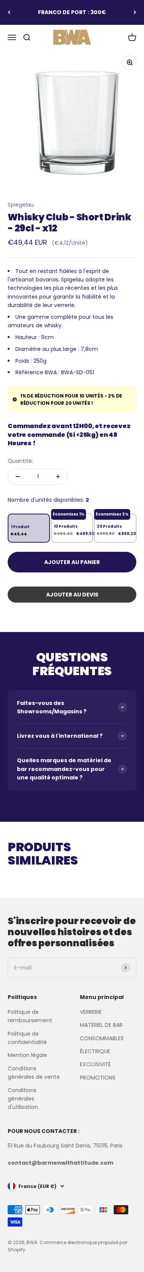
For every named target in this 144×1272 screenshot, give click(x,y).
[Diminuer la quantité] (17, 476)
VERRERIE (91, 1012)
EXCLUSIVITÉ (95, 1064)
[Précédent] (9, 12)
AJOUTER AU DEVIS (72, 594)
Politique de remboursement (30, 1016)
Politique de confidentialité (27, 1038)
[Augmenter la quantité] (58, 476)
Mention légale (27, 1055)
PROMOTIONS (98, 1077)
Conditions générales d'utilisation (23, 1098)
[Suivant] (135, 12)
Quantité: (20, 461)
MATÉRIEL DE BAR (101, 1025)
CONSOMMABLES (102, 1038)
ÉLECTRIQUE (95, 1051)
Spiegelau (21, 204)
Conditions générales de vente (34, 1073)
